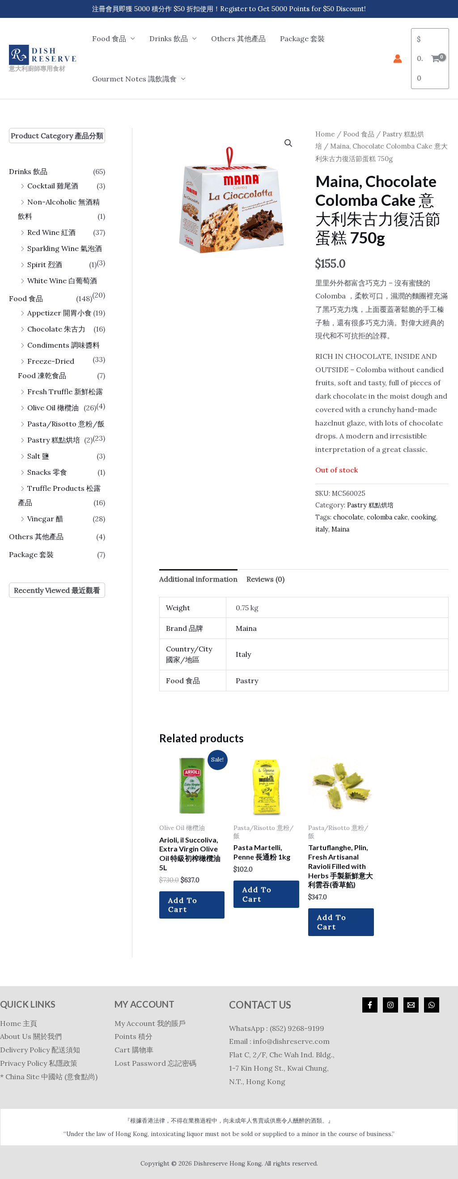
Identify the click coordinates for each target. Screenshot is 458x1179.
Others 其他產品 (238, 38)
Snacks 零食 (47, 472)
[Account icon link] (397, 58)
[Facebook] (369, 1005)
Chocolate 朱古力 (56, 328)
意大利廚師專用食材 (37, 68)
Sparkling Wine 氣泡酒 (64, 248)
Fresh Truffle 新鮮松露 (65, 391)
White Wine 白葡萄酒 (62, 280)
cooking (423, 517)
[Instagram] (390, 1005)
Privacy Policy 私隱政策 (38, 1063)
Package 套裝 (302, 38)
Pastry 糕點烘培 (53, 439)
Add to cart (183, 905)
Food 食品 (26, 298)
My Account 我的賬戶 (150, 1023)
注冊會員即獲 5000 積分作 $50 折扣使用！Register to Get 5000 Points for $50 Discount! (229, 8)
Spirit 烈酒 (44, 264)
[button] (288, 143)
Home (325, 134)
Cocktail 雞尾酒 (52, 185)
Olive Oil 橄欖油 (53, 407)
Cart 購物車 (133, 1049)
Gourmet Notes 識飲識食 (134, 78)
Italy (243, 654)
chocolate (348, 517)
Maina (340, 529)
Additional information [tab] (198, 579)
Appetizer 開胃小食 (59, 312)
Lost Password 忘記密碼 (155, 1063)
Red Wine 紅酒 (51, 232)
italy (321, 529)
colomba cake (387, 517)
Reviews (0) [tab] (265, 579)
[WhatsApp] (431, 1005)
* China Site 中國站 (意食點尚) (49, 1076)
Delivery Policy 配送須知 (40, 1049)
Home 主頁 (18, 1023)
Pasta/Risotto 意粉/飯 (66, 423)
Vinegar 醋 (45, 518)
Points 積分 (133, 1036)
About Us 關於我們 (31, 1036)
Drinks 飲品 (28, 171)
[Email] (411, 1005)
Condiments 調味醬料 (63, 345)
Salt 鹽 (38, 455)
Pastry (247, 680)
